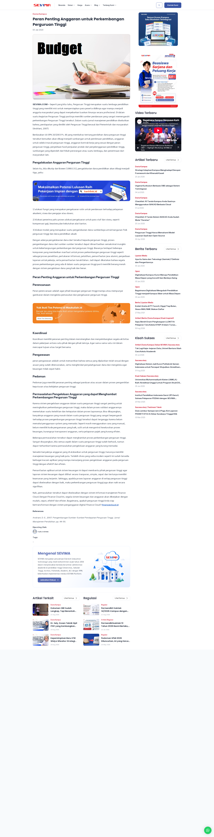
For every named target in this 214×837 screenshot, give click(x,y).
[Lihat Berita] (41, 610)
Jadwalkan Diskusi (48, 580)
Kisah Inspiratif (167, 318)
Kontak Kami (172, 5)
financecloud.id (110, 504)
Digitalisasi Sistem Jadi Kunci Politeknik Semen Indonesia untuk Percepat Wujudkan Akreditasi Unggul (157, 367)
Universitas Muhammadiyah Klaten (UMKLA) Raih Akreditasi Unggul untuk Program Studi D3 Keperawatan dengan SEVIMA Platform (157, 382)
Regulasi (104, 605)
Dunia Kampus (40, 14)
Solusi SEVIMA (161, 345)
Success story (174, 345)
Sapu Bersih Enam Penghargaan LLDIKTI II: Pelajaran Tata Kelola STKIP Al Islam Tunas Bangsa (155, 324)
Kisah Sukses (140, 376)
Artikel (103, 620)
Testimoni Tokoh (155, 407)
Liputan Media (141, 256)
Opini (137, 271)
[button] (208, 830)
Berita (137, 302)
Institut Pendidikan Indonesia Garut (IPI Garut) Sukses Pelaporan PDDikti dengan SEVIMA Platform (157, 398)
